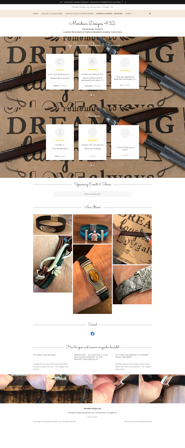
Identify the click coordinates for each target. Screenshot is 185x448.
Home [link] (35, 14)
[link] (92, 24)
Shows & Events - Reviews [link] (109, 14)
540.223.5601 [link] (92, 417)
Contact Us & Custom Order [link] (79, 14)
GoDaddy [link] (137, 421)
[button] (129, 14)
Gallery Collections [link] (52, 14)
